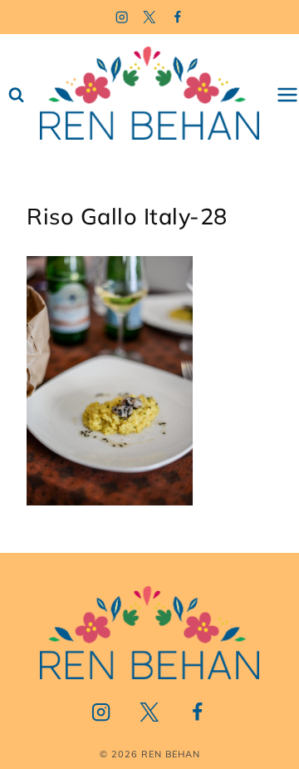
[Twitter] (150, 17)
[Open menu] (287, 95)
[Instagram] (122, 17)
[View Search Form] (16, 95)
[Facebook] (178, 17)
